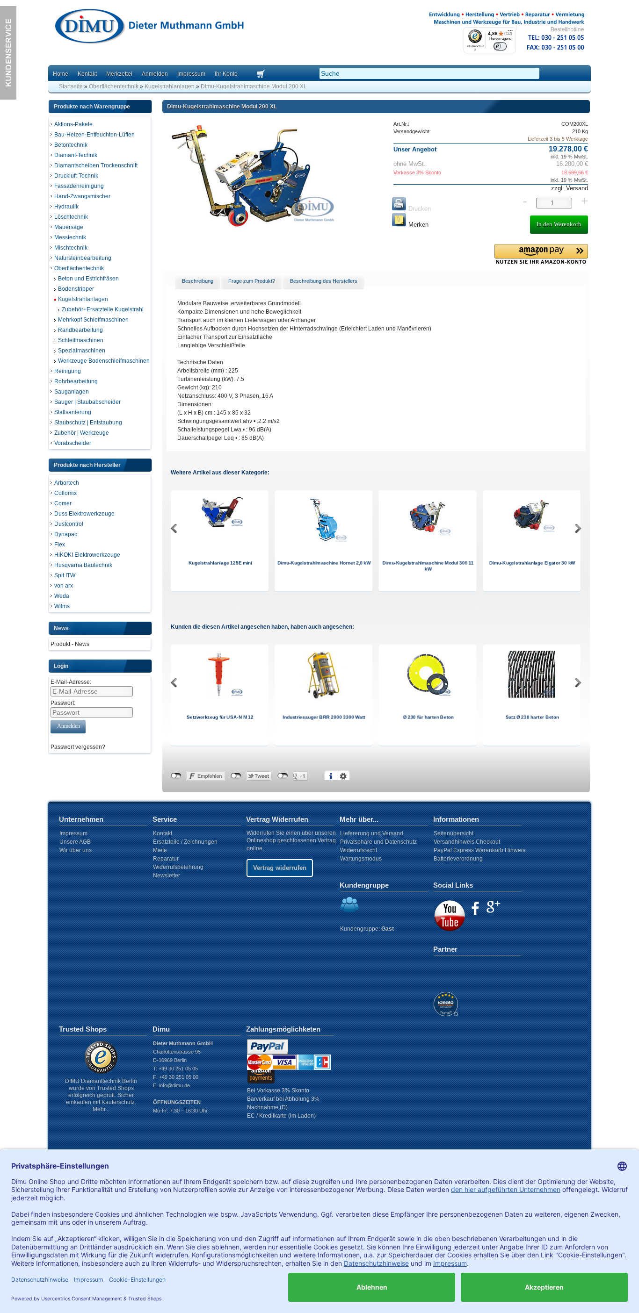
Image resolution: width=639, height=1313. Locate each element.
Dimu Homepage (148, 28)
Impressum (191, 74)
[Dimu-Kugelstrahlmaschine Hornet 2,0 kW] (323, 542)
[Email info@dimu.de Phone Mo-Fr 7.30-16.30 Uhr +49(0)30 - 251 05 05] (8, 97)
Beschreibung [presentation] (197, 281)
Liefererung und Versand (371, 833)
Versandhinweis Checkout (467, 842)
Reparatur (166, 858)
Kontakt (87, 74)
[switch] (500, 46)
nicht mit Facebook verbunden (176, 776)
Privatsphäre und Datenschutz (378, 842)
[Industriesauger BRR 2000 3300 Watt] (323, 699)
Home (60, 74)
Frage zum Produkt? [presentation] (251, 281)
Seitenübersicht (453, 833)
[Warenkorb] (272, 74)
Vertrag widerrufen (279, 867)
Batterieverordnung (458, 858)
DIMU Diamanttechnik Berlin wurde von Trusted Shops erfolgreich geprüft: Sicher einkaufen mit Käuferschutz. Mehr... (101, 1095)
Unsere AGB (75, 842)
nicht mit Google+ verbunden (282, 776)
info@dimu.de (174, 1085)
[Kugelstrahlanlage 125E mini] (219, 526)
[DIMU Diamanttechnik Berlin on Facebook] (475, 908)
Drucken (419, 208)
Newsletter (166, 875)
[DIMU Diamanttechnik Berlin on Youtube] (449, 916)
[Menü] (510, 32)
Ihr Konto (226, 74)
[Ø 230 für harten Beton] (427, 696)
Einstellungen (343, 776)
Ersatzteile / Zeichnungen (185, 842)
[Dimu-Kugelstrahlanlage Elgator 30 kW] (531, 532)
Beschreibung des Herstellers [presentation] (323, 281)
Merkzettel (119, 74)
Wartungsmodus (361, 858)
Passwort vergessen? (78, 747)
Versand (576, 188)
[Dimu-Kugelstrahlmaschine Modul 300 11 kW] (427, 535)
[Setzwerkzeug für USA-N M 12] (219, 696)
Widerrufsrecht (358, 850)
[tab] (198, 281)
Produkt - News (70, 644)
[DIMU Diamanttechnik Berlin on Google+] (493, 907)
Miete (160, 850)
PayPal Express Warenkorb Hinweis (479, 850)
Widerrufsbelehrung (178, 867)
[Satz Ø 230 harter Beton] (531, 696)
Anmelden (155, 74)
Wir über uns (75, 850)
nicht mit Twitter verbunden (236, 776)
